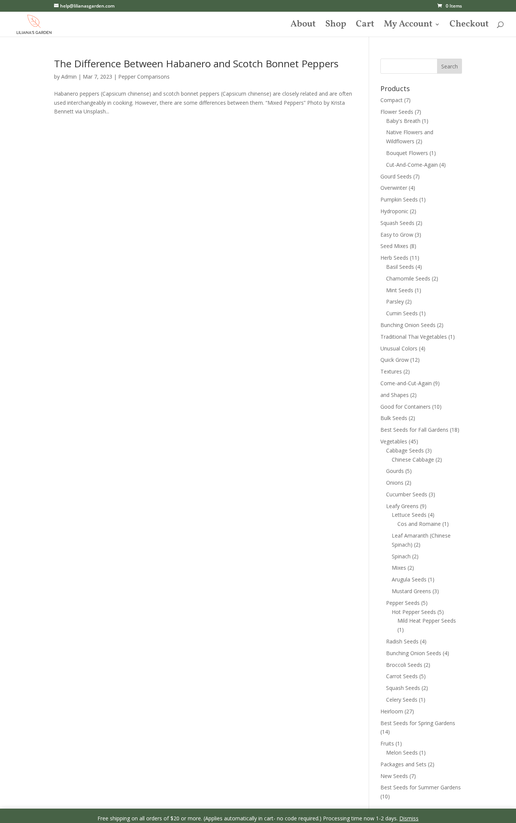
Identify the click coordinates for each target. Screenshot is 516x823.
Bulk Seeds (393, 418)
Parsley (395, 301)
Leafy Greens (402, 506)
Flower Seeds (396, 111)
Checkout (469, 26)
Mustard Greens (411, 591)
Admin (69, 76)
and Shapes (394, 394)
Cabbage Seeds (405, 450)
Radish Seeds (402, 641)
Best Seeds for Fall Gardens (414, 429)
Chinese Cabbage (413, 459)
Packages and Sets (403, 764)
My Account (408, 26)
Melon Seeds (402, 752)
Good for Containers (405, 406)
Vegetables (393, 441)
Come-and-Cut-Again (406, 383)
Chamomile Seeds (408, 278)
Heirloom (391, 711)
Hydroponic (394, 211)
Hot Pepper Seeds (414, 611)
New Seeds (394, 776)
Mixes (399, 567)
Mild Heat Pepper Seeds (426, 620)
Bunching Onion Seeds (408, 325)
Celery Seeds (401, 699)
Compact (391, 100)
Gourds (395, 470)
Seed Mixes (394, 246)
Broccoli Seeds (404, 664)
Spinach (401, 556)
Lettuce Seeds (409, 514)
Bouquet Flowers (407, 153)
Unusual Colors (398, 348)
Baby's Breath (403, 120)
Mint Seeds (399, 290)
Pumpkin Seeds (399, 199)
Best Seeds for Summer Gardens (420, 787)
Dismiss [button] (409, 818)
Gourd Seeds (396, 176)
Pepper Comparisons (144, 76)
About (303, 26)
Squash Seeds (397, 222)
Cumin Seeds (402, 313)
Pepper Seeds (403, 602)
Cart (365, 26)
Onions (394, 482)
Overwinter (393, 187)
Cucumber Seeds (406, 494)
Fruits (387, 743)
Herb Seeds (394, 257)
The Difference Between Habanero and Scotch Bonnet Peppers (196, 63)
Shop (335, 26)
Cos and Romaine (419, 523)
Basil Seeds (400, 266)
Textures (391, 371)
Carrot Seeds (402, 676)
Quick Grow (394, 359)
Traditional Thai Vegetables (413, 336)
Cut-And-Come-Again (412, 164)
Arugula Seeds (409, 579)
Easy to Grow (396, 234)
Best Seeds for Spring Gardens (417, 723)
